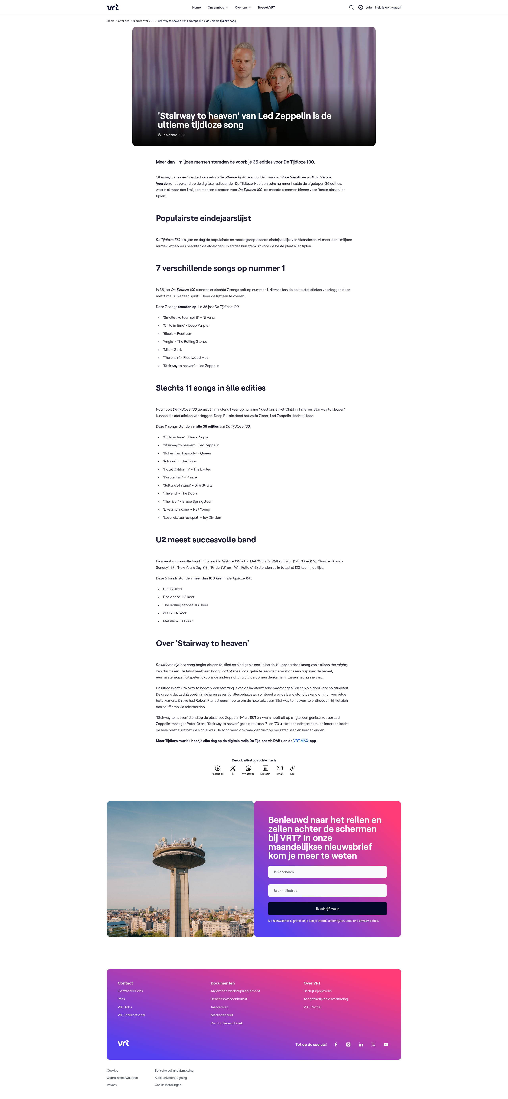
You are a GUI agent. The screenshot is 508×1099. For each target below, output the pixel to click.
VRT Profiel (312, 1007)
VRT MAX (300, 740)
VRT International (131, 1015)
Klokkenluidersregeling (171, 1078)
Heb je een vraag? (388, 7)
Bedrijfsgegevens (318, 991)
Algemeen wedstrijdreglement (235, 991)
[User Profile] (360, 7)
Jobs (369, 7)
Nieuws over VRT (143, 21)
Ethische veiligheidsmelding (174, 1070)
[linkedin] (360, 1044)
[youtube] (385, 1044)
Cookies (112, 1070)
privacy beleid (368, 921)
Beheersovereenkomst (229, 999)
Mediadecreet (222, 1015)
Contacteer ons (130, 991)
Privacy (112, 1085)
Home (196, 7)
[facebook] (335, 1044)
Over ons (123, 21)
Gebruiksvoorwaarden (122, 1078)
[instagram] (348, 1044)
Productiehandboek (227, 1023)
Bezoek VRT (266, 7)
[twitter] (373, 1044)
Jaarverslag (220, 1007)
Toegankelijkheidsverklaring (326, 999)
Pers (121, 999)
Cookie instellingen (168, 1085)
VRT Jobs (125, 1007)
